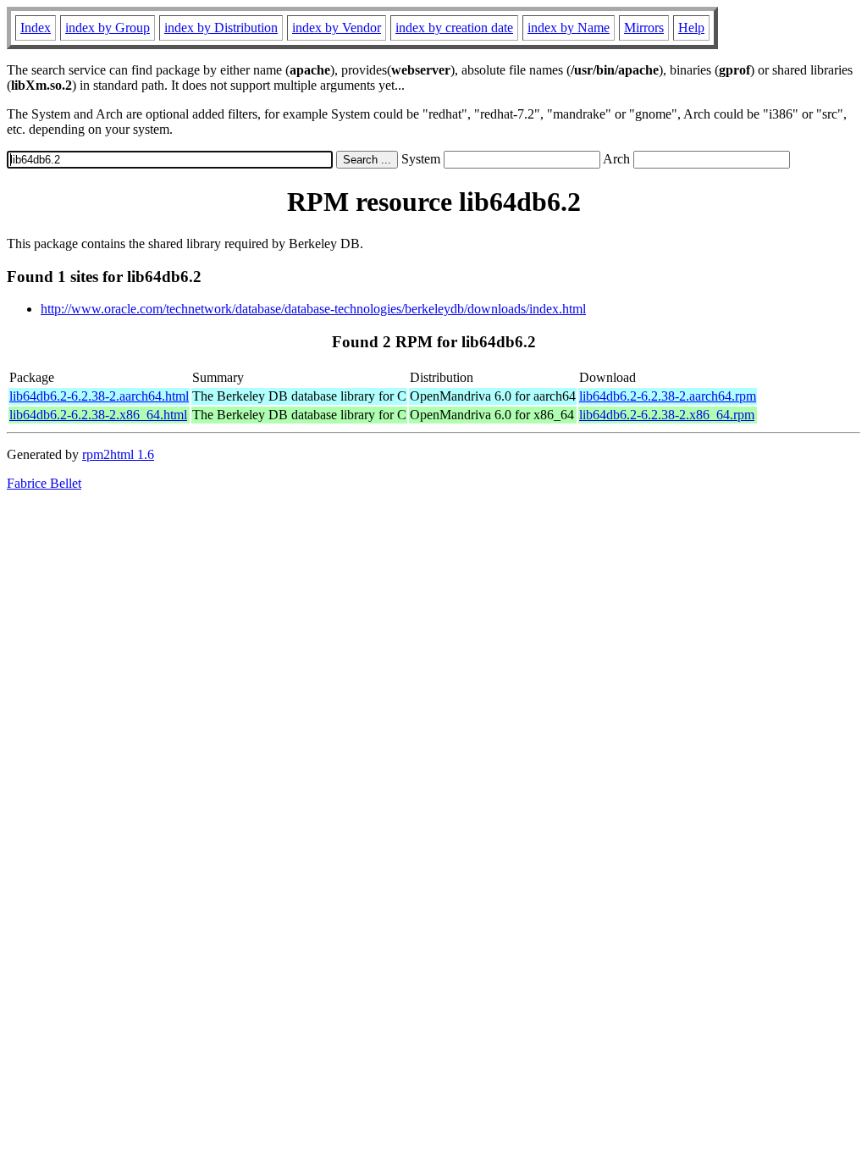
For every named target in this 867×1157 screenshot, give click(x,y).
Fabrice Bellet (44, 483)
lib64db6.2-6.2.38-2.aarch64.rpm (667, 396)
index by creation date (454, 27)
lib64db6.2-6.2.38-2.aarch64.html (99, 396)
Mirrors (644, 27)
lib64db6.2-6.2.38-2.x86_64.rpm (666, 414)
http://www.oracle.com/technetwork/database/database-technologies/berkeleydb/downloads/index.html (313, 309)
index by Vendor (336, 27)
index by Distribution (221, 27)
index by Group (107, 27)
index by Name (568, 27)
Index (35, 27)
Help (691, 27)
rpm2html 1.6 (118, 454)
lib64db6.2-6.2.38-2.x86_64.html (98, 414)
